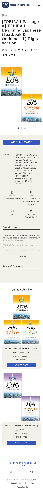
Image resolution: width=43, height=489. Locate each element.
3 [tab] (25, 128)
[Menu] (39, 4)
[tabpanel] (21, 94)
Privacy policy (29, 483)
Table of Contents (13, 266)
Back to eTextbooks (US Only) (23, 464)
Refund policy (16, 483)
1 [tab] (18, 128)
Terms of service (23, 487)
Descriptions (10, 227)
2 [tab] (21, 128)
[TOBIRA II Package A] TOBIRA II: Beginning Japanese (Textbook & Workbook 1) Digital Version (22, 425)
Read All (22, 256)
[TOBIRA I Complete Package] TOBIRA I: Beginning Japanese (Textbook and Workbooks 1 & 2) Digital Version (22, 348)
